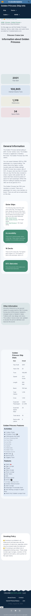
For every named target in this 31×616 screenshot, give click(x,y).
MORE (16, 14)
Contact (21, 597)
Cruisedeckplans (15, 2)
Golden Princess (15, 22)
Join (23, 601)
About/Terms (12, 597)
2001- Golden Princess (12, 219)
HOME (2, 22)
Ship (4, 10)
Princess (7, 22)
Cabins (5, 14)
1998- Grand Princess (11, 218)
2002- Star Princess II (11, 223)
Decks (13, 10)
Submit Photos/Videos (12, 601)
